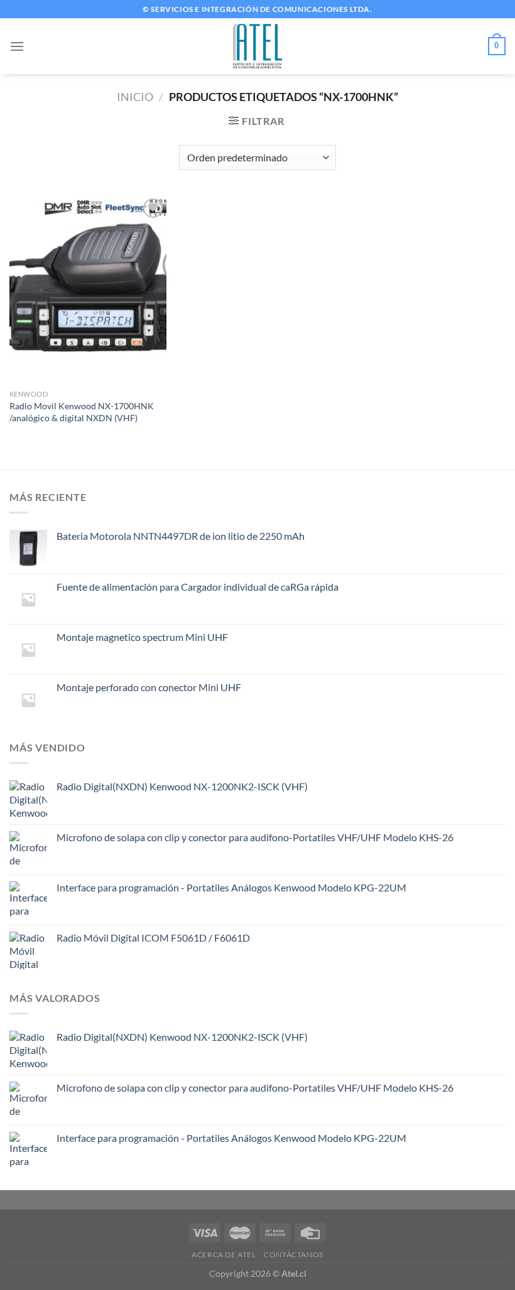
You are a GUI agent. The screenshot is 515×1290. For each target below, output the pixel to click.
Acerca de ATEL (224, 1254)
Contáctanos (293, 1254)
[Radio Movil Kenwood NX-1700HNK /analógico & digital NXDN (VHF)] (87, 289)
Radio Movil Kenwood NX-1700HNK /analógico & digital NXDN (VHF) (81, 411)
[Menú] (16, 46)
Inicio (135, 97)
